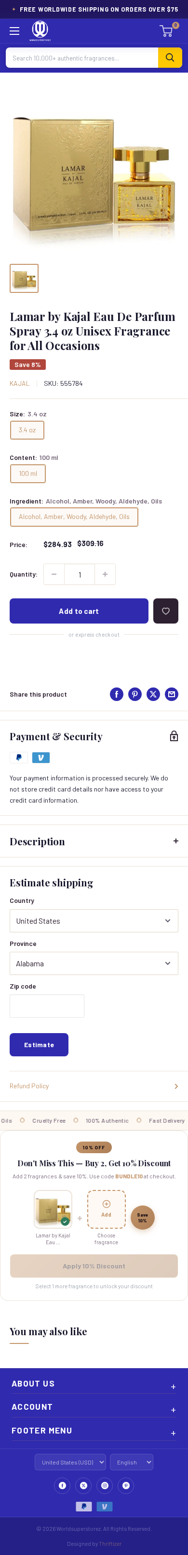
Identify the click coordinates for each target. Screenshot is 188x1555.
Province (23, 943)
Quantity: (24, 574)
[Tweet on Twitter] (153, 694)
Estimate (39, 1044)
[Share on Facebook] (116, 694)
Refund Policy (29, 1086)
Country (22, 900)
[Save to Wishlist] (165, 611)
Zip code (23, 986)
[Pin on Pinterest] (135, 694)
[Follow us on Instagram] (104, 1486)
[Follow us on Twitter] (83, 1486)
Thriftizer (110, 1543)
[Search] (170, 57)
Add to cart (79, 611)
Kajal (20, 383)
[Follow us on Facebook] (62, 1486)
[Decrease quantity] (54, 574)
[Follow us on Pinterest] (126, 1486)
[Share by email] (171, 694)
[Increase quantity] (105, 574)
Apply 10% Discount (94, 1266)
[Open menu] (14, 31)
